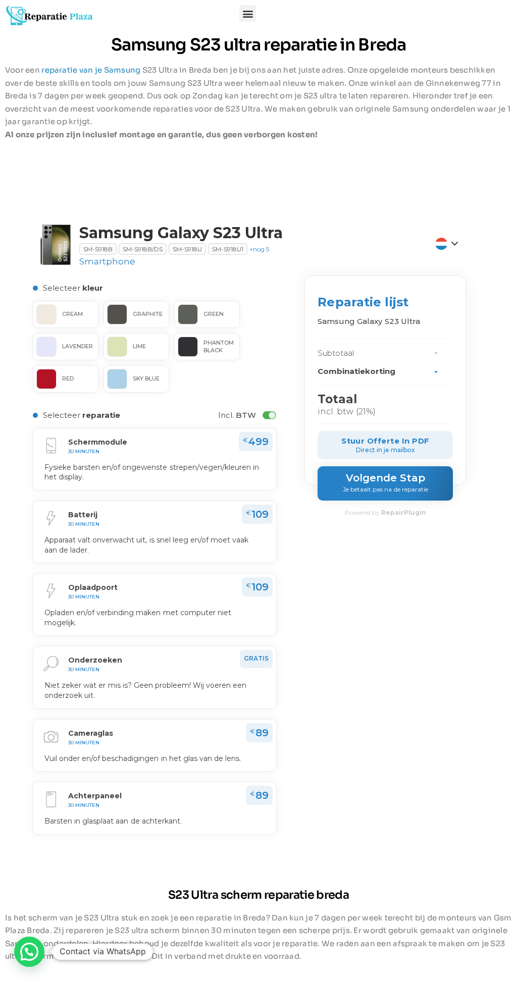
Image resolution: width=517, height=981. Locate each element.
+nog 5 (259, 249)
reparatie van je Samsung (90, 70)
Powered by (385, 512)
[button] (247, 13)
